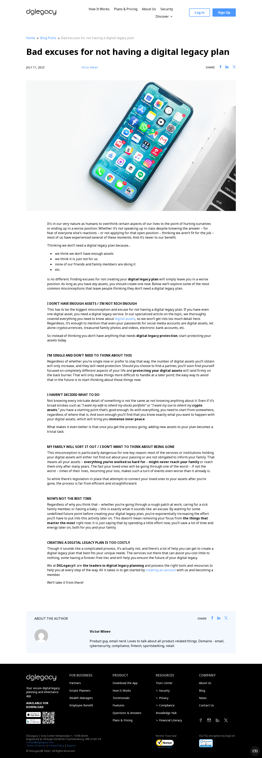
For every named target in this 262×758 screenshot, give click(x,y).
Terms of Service (36, 745)
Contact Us (206, 705)
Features (118, 705)
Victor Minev (89, 67)
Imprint (71, 745)
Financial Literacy (170, 720)
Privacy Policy (56, 745)
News (203, 698)
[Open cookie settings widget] (255, 751)
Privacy (163, 698)
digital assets (125, 318)
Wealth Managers (81, 698)
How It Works (99, 9)
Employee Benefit (81, 705)
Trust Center (164, 683)
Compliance (167, 705)
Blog (202, 690)
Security (166, 9)
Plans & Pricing (125, 9)
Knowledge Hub (166, 713)
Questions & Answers (127, 713)
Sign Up (224, 12)
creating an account (161, 570)
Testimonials (121, 698)
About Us (149, 9)
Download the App (125, 683)
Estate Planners (79, 690)
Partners (75, 683)
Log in (199, 12)
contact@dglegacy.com (40, 742)
